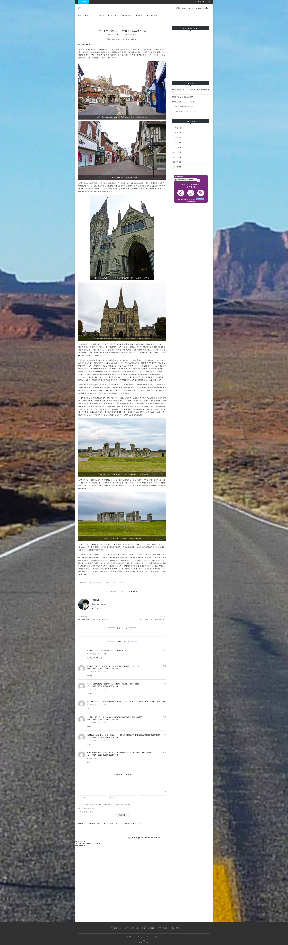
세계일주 (100, 15)
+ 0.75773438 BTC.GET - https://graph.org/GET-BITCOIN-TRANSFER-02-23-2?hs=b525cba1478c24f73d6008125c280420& (114, 685)
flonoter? (153, 15)
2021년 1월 (177, 133)
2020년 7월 (177, 152)
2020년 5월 (177, 157)
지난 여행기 (114, 15)
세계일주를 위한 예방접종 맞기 (182, 97)
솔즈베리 (98, 582)
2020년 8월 (177, 147)
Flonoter (83, 582)
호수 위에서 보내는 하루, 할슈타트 (184, 111)
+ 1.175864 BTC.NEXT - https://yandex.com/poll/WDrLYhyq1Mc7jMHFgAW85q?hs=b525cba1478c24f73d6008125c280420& (114, 718)
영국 (114, 582)
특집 (88, 15)
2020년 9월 (177, 142)
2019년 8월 (177, 167)
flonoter (117, 34)
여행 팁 (140, 15)
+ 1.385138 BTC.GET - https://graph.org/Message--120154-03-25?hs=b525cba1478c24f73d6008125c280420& (126, 701)
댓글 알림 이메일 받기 (87, 808)
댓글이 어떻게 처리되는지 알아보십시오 (128, 823)
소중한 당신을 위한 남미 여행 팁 (183, 102)
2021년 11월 (177, 128)
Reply (164, 650)
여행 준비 (128, 15)
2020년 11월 (177, 137)
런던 (91, 582)
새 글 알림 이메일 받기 (87, 812)
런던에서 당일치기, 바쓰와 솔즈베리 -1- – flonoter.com (107, 650)
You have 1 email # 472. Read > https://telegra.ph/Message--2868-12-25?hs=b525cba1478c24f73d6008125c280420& (113, 667)
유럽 (121, 582)
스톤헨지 (107, 582)
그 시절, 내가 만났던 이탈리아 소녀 (184, 107)
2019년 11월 (177, 162)
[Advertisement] (191, 221)
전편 (80, 44)
